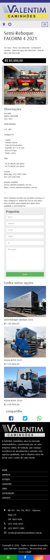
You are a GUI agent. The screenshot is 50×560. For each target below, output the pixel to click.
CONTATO (6, 498)
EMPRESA (6, 475)
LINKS (4, 488)
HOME (4, 470)
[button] (5, 85)
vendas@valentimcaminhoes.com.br (25, 533)
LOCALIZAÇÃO (8, 493)
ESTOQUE (6, 479)
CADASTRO (7, 484)
